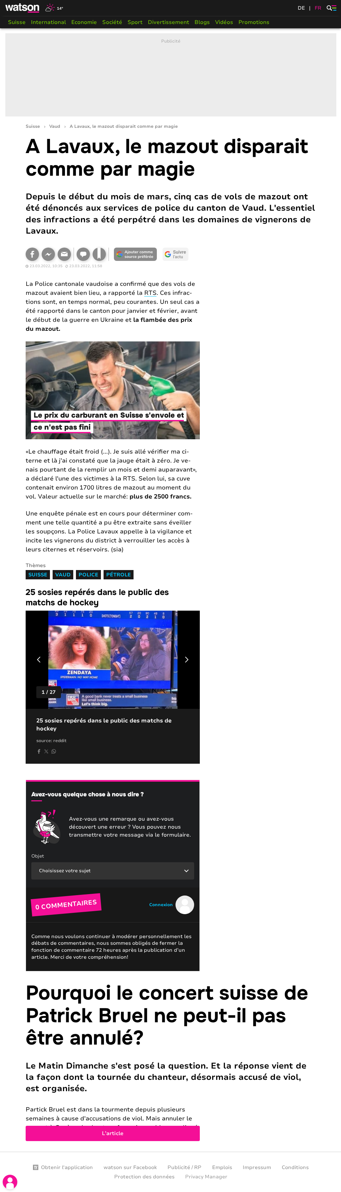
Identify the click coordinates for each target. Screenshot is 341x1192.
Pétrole (118, 574)
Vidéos (224, 22)
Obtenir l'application (67, 1167)
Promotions (253, 22)
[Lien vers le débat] (83, 254)
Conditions (295, 1167)
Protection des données (144, 1176)
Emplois (222, 1167)
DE (301, 8)
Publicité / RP (184, 1167)
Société (112, 22)
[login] (10, 1182)
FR (318, 8)
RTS (150, 293)
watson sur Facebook (130, 1167)
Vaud (54, 126)
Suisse (17, 22)
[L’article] (171, 1061)
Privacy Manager (206, 1176)
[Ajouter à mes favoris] (99, 254)
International (48, 22)
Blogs (202, 22)
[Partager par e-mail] (64, 254)
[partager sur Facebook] (39, 751)
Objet (37, 856)
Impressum (257, 1167)
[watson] (22, 8)
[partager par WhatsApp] (53, 751)
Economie (84, 22)
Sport (135, 22)
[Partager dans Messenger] (48, 254)
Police (88, 574)
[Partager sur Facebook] (32, 254)
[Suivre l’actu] (175, 254)
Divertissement (168, 22)
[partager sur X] (46, 751)
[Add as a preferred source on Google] (136, 254)
